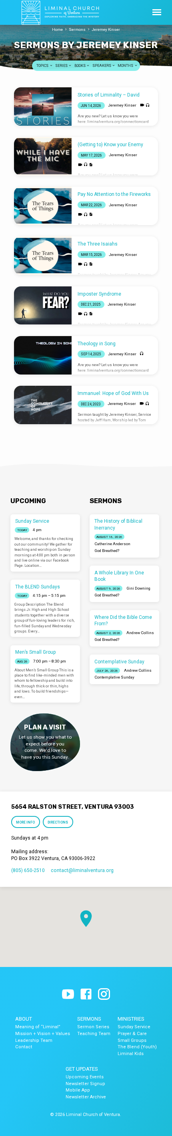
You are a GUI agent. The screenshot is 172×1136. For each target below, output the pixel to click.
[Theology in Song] (43, 355)
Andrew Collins (140, 632)
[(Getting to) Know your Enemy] (43, 156)
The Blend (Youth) (137, 1046)
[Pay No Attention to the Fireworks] (43, 206)
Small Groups (132, 1040)
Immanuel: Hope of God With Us (113, 393)
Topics (42, 66)
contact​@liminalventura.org (82, 870)
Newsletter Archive (86, 1097)
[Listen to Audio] (148, 105)
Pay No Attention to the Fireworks (114, 194)
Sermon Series (93, 1026)
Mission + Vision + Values (42, 1033)
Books (80, 66)
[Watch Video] (142, 105)
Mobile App (78, 1090)
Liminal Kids (131, 1053)
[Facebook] (86, 994)
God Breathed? (106, 550)
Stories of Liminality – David (109, 95)
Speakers (102, 66)
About (23, 1019)
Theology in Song (97, 343)
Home (57, 29)
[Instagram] (104, 994)
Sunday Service (32, 521)
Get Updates (82, 1069)
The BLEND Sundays (37, 587)
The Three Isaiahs (98, 244)
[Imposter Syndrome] (43, 305)
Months (126, 66)
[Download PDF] (91, 165)
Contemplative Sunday (119, 662)
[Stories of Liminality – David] (43, 106)
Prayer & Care (132, 1033)
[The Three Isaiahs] (43, 255)
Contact (23, 1046)
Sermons (77, 29)
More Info (25, 822)
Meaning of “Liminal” (37, 1026)
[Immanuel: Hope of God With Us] (43, 405)
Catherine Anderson (112, 544)
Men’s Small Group (35, 652)
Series (61, 66)
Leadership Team (33, 1040)
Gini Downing (138, 588)
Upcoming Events (85, 1077)
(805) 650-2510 (28, 870)
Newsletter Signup (85, 1083)
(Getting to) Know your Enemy (110, 144)
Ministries (131, 1019)
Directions (58, 822)
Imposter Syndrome (99, 294)
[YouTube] (68, 994)
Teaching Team (93, 1033)
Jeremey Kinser (106, 29)
